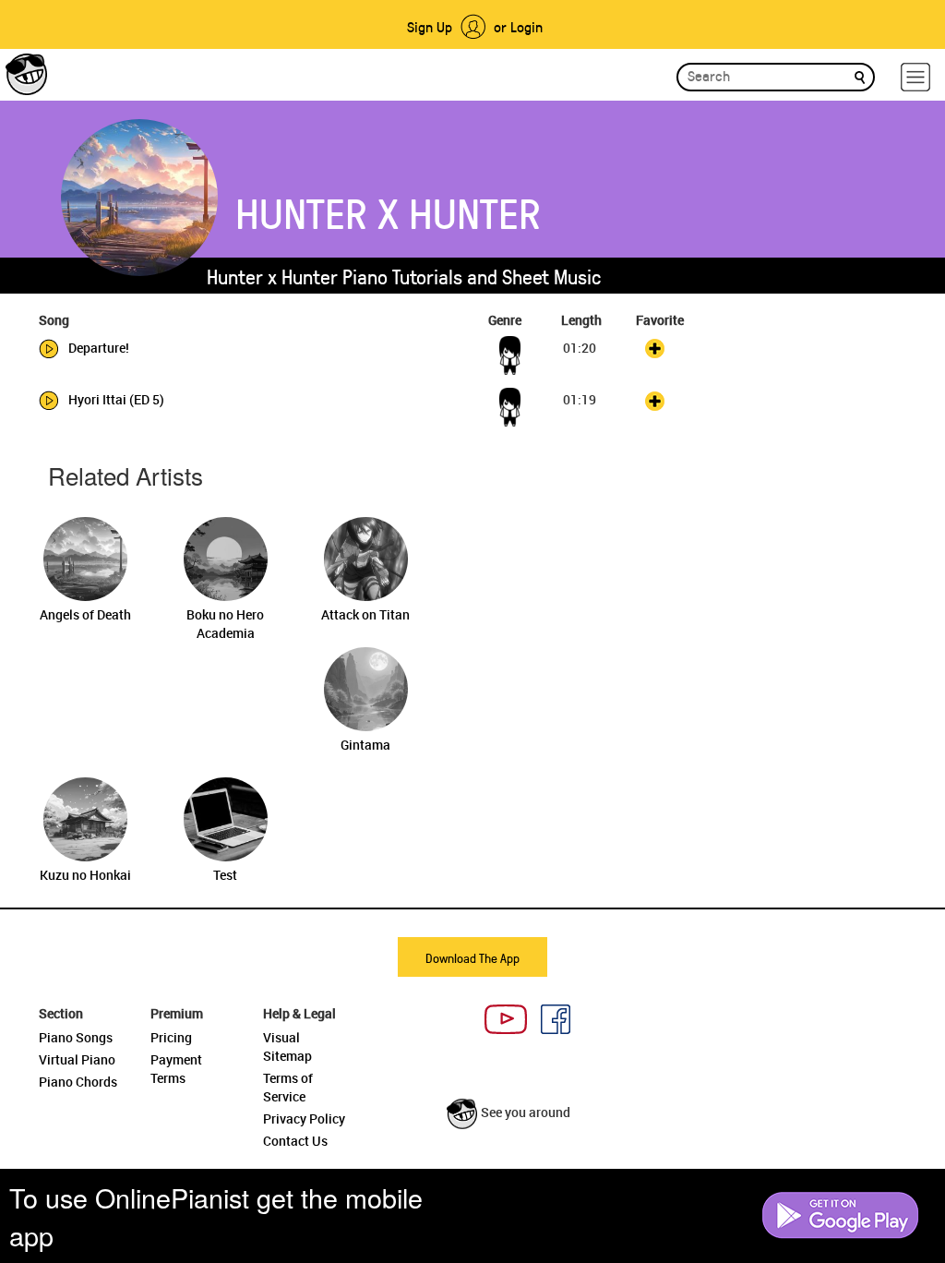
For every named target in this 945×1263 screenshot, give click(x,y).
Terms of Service (288, 1087)
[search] (859, 76)
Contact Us (295, 1140)
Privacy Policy (304, 1118)
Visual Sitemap (287, 1046)
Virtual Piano (77, 1059)
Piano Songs (76, 1037)
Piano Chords (78, 1081)
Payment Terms (176, 1069)
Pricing (171, 1037)
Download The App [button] (472, 958)
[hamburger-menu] (915, 77)
